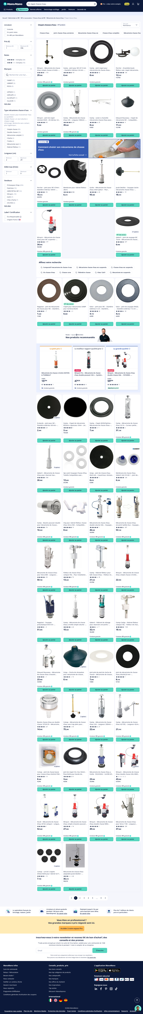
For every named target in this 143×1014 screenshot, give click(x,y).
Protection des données (56, 1011)
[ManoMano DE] (60, 1000)
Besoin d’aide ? (8, 976)
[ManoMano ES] (65, 1000)
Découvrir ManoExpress (57, 991)
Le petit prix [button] (55, 349)
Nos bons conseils (55, 969)
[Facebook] (101, 988)
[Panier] (138, 4)
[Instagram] (111, 988)
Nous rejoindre (8, 988)
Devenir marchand (10, 985)
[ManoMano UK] (55, 1000)
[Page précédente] (71, 898)
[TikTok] (116, 988)
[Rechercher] (28, 4)
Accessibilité (134, 1011)
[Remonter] (137, 1000)
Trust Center (71, 1011)
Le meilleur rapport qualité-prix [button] (88, 349)
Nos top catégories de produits (60, 972)
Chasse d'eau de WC (39, 18)
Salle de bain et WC (14, 18)
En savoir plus (92, 957)
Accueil (5, 18)
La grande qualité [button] (120, 349)
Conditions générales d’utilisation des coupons (20, 995)
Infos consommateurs (112, 1011)
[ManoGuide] (138, 1008)
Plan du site (28, 1011)
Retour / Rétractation (10, 972)
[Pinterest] (106, 988)
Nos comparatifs (54, 976)
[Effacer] (95, 4)
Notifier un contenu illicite (12, 982)
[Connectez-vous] (133, 4)
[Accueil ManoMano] (13, 4)
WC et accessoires (26, 18)
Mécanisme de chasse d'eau (55, 18)
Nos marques (53, 979)
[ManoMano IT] (50, 1000)
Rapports (124, 1011)
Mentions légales (40, 1011)
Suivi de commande (10, 969)
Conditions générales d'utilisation (90, 1011)
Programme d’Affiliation (11, 991)
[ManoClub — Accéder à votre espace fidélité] (127, 4)
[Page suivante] (105, 898)
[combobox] (130, 24)
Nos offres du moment (57, 982)
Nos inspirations (54, 985)
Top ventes (53, 988)
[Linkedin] (96, 988)
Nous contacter (8, 979)
